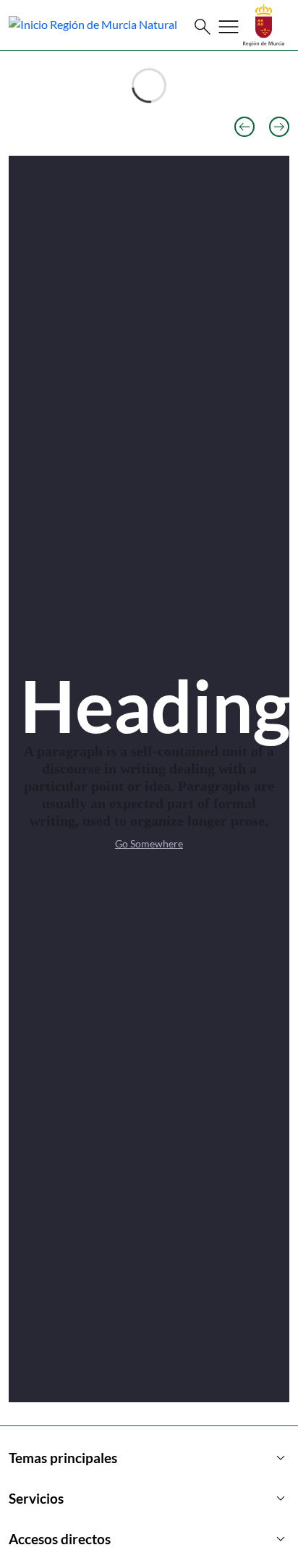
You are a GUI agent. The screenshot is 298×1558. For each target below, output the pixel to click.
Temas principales (149, 1458)
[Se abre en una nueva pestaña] (263, 23)
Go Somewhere (149, 843)
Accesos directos (149, 1539)
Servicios (149, 1498)
